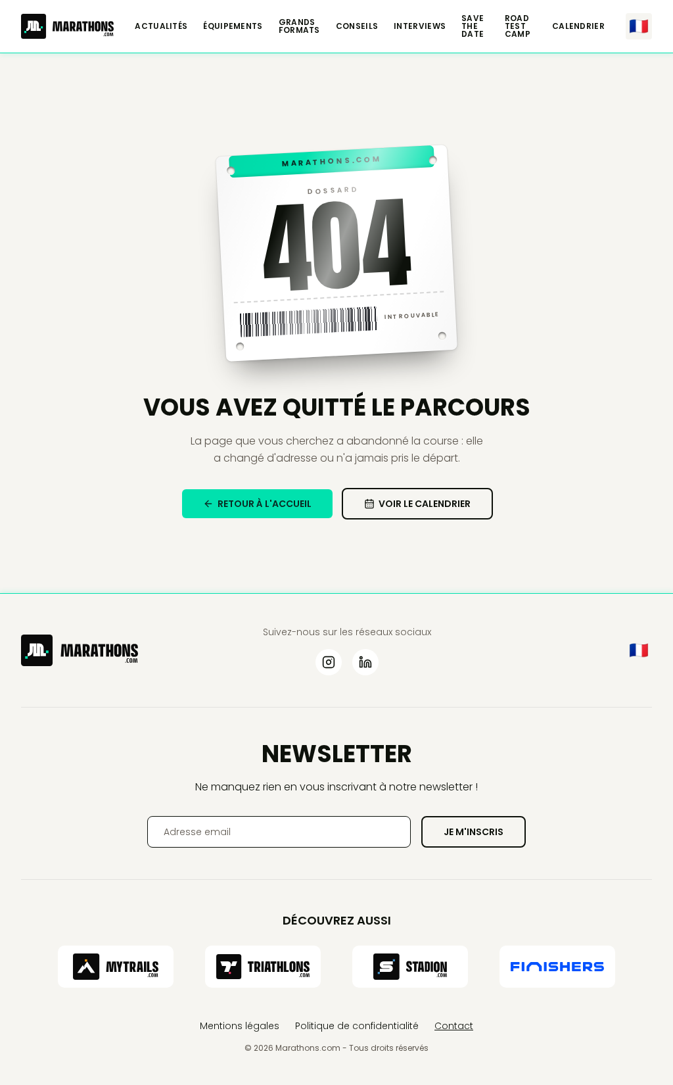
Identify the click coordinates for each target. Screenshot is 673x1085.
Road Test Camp (517, 26)
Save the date (472, 26)
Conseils (357, 26)
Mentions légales (239, 1025)
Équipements (232, 26)
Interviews (420, 26)
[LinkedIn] (365, 662)
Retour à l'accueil (265, 503)
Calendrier (578, 26)
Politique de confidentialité (357, 1025)
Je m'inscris (473, 831)
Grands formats (299, 26)
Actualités (161, 26)
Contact (453, 1025)
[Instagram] (328, 662)
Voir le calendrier (425, 503)
